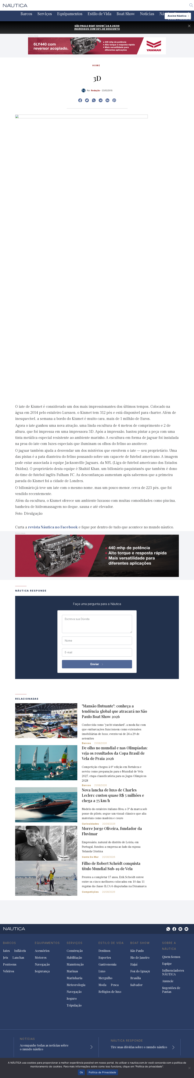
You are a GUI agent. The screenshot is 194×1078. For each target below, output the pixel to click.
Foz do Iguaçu (140, 971)
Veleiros (8, 971)
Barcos (26, 13)
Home (96, 65)
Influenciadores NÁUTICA (173, 972)
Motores (40, 957)
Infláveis (20, 951)
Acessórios (42, 951)
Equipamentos (69, 13)
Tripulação (74, 1005)
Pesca (115, 985)
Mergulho (105, 978)
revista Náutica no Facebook (53, 527)
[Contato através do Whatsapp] (168, 929)
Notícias (147, 13)
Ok (81, 1072)
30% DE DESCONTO (108, 29)
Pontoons (9, 964)
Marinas (72, 971)
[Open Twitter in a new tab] (87, 100)
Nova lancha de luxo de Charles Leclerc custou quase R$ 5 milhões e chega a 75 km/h (113, 795)
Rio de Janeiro (139, 957)
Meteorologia (76, 985)
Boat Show (126, 13)
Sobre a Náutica (169, 946)
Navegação (42, 964)
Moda (102, 985)
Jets (5, 957)
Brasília (135, 978)
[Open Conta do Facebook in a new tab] (80, 100)
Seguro (72, 998)
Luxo (102, 971)
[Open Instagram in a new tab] (94, 100)
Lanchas (18, 957)
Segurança (42, 971)
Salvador (136, 985)
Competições (90, 891)
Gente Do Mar (90, 857)
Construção (75, 951)
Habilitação (74, 957)
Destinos (104, 951)
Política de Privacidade (102, 1072)
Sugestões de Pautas (171, 990)
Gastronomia (107, 964)
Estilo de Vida (99, 13)
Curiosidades (90, 823)
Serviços (45, 13)
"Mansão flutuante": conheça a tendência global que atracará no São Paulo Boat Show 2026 (114, 711)
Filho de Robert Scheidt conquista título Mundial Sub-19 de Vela (111, 866)
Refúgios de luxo (110, 992)
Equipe (167, 964)
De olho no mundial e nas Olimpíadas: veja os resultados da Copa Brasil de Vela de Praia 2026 (115, 753)
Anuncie (167, 981)
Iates (6, 951)
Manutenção (75, 964)
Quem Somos (171, 957)
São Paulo (137, 951)
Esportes (105, 957)
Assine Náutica (177, 15)
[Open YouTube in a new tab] (100, 100)
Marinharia (74, 978)
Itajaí (133, 964)
